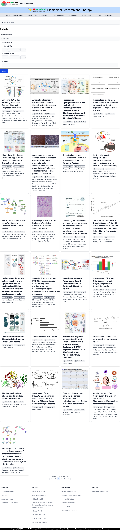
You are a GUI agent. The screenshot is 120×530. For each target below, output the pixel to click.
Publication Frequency (10, 503)
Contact (4, 495)
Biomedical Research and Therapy (69, 10)
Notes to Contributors (69, 510)
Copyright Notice (68, 499)
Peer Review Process (39, 491)
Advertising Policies (39, 518)
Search (4, 71)
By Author (5, 61)
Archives (29, 15)
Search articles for (6, 35)
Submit (98, 15)
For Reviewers (86, 15)
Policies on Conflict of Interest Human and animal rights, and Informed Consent (42, 505)
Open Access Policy (39, 495)
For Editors (72, 15)
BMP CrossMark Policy (40, 522)
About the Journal (8, 491)
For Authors (58, 15)
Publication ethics (38, 499)
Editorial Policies (37, 511)
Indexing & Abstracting (100, 491)
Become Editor (109, 15)
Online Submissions (69, 491)
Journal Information (42, 15)
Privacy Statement (68, 503)
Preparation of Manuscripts (71, 495)
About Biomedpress (27, 3)
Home (8, 15)
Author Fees (66, 506)
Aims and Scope (7, 499)
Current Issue (17, 15)
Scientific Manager (38, 515)
